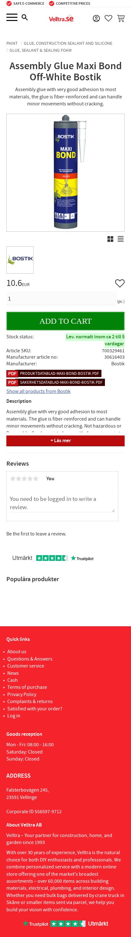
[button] (11, 17)
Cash (12, 680)
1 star (13, 479)
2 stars (18, 479)
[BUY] (65, 321)
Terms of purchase (27, 687)
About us (16, 651)
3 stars (24, 479)
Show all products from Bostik (38, 391)
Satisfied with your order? (34, 709)
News (13, 673)
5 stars (35, 479)
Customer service (25, 666)
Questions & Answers (29, 659)
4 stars (30, 479)
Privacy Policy (21, 694)
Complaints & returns (30, 701)
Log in (13, 716)
